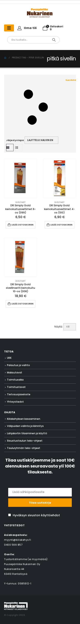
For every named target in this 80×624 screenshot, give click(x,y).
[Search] (53, 39)
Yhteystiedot (15, 401)
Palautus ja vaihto (18, 365)
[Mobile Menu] (9, 27)
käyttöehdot (50, 515)
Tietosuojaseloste (18, 394)
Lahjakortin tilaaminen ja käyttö (27, 433)
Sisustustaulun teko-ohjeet (24, 440)
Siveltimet (20, 202)
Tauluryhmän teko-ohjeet (23, 448)
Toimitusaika (15, 379)
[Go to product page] (20, 178)
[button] (41, 107)
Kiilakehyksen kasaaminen (23, 419)
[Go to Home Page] (5, 58)
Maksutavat (14, 372)
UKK (9, 358)
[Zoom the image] (40, 10)
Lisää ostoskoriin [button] (22, 224)
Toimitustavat (16, 387)
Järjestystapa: (15, 140)
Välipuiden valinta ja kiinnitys (25, 426)
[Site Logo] (16, 605)
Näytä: (58, 327)
